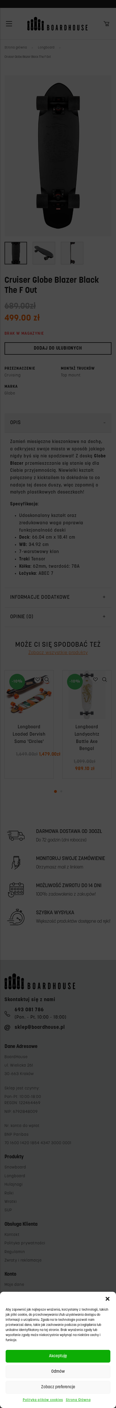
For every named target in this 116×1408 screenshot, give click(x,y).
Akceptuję (58, 1356)
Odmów (58, 1372)
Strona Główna (78, 1400)
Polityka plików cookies (43, 1400)
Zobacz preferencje (58, 1387)
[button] (107, 1299)
